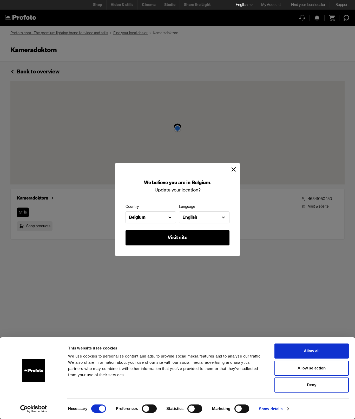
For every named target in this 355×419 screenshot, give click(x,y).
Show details (270, 409)
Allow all (312, 351)
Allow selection (312, 368)
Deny (311, 385)
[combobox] (151, 217)
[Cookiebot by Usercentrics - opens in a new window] (33, 409)
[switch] (149, 408)
